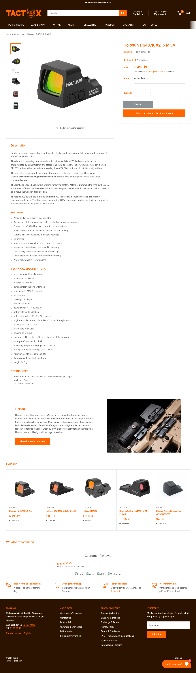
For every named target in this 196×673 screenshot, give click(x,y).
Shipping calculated (154, 71)
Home (8, 34)
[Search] (123, 13)
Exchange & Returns (111, 622)
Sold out (138, 104)
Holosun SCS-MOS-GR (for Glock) (61, 511)
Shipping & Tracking (110, 618)
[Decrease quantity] (137, 93)
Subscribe (156, 634)
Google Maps (29, 625)
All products (19, 34)
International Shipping (111, 645)
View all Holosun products (32, 441)
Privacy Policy (107, 627)
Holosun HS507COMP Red (20, 511)
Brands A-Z (65, 622)
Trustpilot (115, 591)
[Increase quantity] (154, 93)
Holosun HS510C (90, 511)
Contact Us (65, 618)
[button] (130, 60)
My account (160, 14)
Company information (71, 613)
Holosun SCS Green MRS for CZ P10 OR (133, 512)
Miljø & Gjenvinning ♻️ (70, 636)
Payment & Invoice (110, 613)
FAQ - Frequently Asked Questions (117, 636)
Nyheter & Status (109, 640)
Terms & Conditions (110, 631)
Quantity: (127, 93)
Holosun (127, 52)
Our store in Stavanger (71, 627)
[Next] (190, 500)
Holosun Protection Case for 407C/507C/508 (168, 512)
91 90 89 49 (15, 628)
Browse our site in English (18, 633)
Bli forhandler (66, 631)
